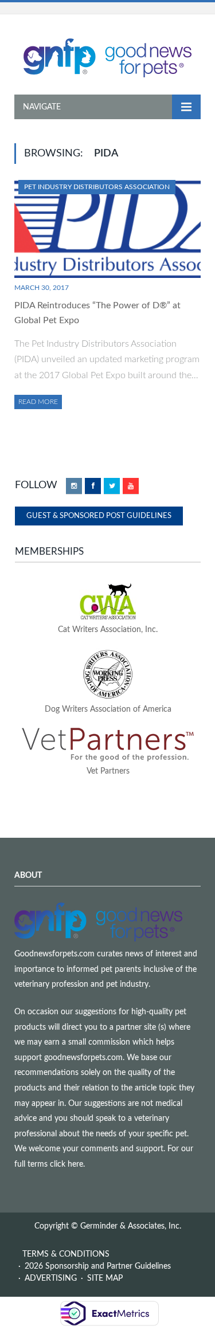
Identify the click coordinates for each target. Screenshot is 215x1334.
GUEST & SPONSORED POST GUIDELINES (98, 516)
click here (66, 1164)
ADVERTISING (51, 1278)
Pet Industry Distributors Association (97, 186)
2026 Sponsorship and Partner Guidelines (98, 1266)
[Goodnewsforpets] (107, 57)
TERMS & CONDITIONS (66, 1254)
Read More (38, 401)
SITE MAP (105, 1278)
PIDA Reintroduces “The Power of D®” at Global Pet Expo (97, 313)
